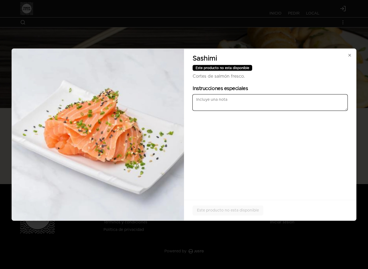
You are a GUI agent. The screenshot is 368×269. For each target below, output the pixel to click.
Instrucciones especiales (220, 88)
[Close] (350, 55)
